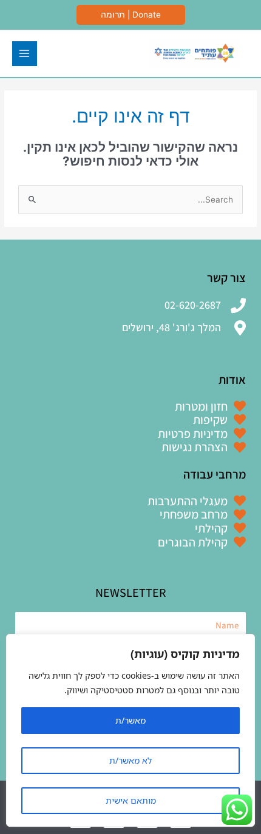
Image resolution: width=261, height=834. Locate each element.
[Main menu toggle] (24, 53)
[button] (130, 15)
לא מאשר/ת (130, 760)
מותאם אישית (131, 800)
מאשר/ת (130, 720)
